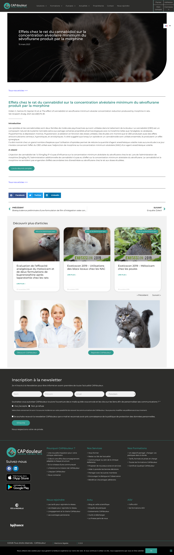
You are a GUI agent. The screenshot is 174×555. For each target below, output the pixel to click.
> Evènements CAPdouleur (98, 511)
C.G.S (80, 543)
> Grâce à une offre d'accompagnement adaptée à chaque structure (63, 460)
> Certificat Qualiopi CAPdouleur (140, 466)
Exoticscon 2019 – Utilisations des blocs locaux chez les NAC (86, 267)
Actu (90, 499)
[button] (17, 195)
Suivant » (156, 295)
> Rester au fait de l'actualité (98, 456)
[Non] (171, 551)
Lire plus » (21, 284)
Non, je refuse (37, 406)
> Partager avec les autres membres (102, 473)
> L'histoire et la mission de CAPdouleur (63, 468)
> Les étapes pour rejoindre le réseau (62, 508)
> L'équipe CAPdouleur (56, 472)
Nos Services (94, 448)
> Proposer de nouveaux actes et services (104, 466)
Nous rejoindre (56, 499)
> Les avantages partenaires (58, 515)
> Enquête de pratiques (96, 508)
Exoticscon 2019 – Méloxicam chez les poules (136, 267)
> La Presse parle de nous (97, 518)
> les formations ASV (136, 508)
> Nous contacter (54, 475)
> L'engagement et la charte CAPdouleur (63, 511)
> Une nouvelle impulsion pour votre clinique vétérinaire (62, 454)
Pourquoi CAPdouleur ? (61, 448)
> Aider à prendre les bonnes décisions (103, 469)
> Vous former (93, 453)
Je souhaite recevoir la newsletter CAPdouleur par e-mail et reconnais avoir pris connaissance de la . (84, 416)
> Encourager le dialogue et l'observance (103, 476)
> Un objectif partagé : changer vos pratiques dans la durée (141, 454)
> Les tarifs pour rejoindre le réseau (61, 504)
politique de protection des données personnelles (131, 416)
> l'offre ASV (132, 504)
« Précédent (142, 295)
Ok (151, 551)
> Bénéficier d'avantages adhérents (101, 480)
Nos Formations (137, 448)
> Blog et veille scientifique (98, 504)
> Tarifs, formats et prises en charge (142, 459)
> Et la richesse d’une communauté (61, 465)
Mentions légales (61, 543)
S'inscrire (21, 423)
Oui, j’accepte (21, 406)
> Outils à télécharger (96, 515)
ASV (129, 499)
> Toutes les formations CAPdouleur (142, 462)
